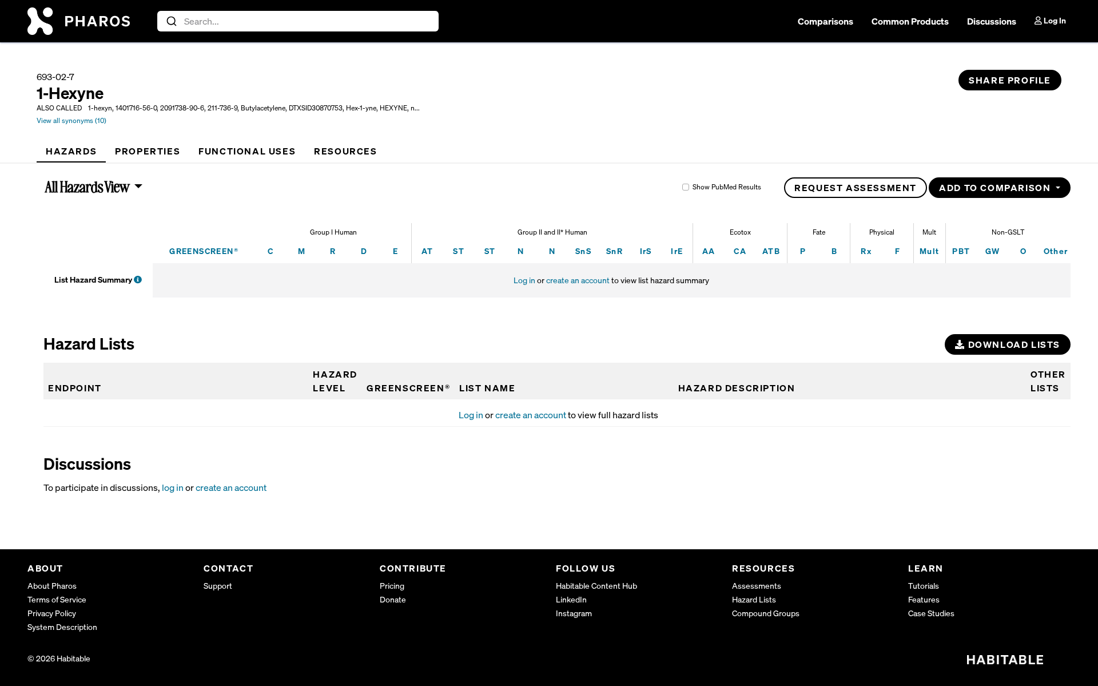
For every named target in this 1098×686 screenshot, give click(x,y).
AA (708, 250)
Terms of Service (56, 599)
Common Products (910, 21)
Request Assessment (855, 187)
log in (173, 487)
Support (218, 585)
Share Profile (1010, 80)
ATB (771, 250)
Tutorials (923, 585)
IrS (646, 250)
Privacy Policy (51, 613)
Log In (1054, 20)
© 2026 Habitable (58, 658)
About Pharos (52, 585)
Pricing (392, 585)
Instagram (574, 613)
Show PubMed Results (727, 187)
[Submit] (170, 21)
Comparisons (825, 21)
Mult (930, 250)
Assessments (756, 585)
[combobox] (298, 21)
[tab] (71, 151)
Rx (866, 250)
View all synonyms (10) (71, 120)
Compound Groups (765, 613)
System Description (62, 626)
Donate (393, 599)
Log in (524, 280)
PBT (961, 250)
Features (924, 599)
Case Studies (931, 613)
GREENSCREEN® (203, 250)
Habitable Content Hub (596, 585)
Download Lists (1012, 344)
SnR (614, 250)
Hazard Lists (754, 599)
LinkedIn (571, 599)
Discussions (991, 21)
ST (458, 250)
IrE (677, 250)
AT (427, 250)
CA (740, 250)
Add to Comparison (996, 187)
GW (992, 250)
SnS (583, 250)
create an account (578, 280)
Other (1056, 250)
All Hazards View (88, 186)
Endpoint (75, 388)
